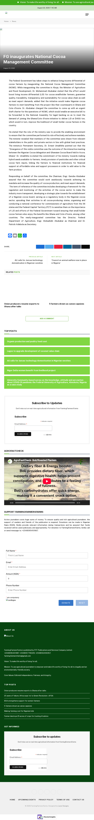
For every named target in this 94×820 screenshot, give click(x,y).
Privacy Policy (46, 800)
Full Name (11, 551)
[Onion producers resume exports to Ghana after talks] (24, 289)
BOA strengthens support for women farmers (22, 701)
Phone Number (12, 585)
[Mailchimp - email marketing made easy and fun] (47, 435)
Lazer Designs (63, 806)
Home (12, 800)
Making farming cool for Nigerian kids (19, 711)
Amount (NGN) (13, 574)
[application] (47, 481)
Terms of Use (63, 800)
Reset (82, 603)
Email (9, 562)
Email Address (21, 424)
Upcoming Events (27, 800)
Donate (66, 603)
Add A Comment (47, 319)
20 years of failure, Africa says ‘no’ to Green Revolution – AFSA (28, 696)
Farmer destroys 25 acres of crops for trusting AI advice (26, 716)
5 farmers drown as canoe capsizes (66, 304)
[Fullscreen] (86, 502)
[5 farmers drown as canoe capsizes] (69, 289)
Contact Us (78, 800)
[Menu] (87, 14)
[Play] (7, 502)
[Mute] (83, 502)
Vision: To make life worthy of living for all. (32, 2)
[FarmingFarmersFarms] (14, 15)
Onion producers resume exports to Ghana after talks (21, 305)
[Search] (83, 14)
